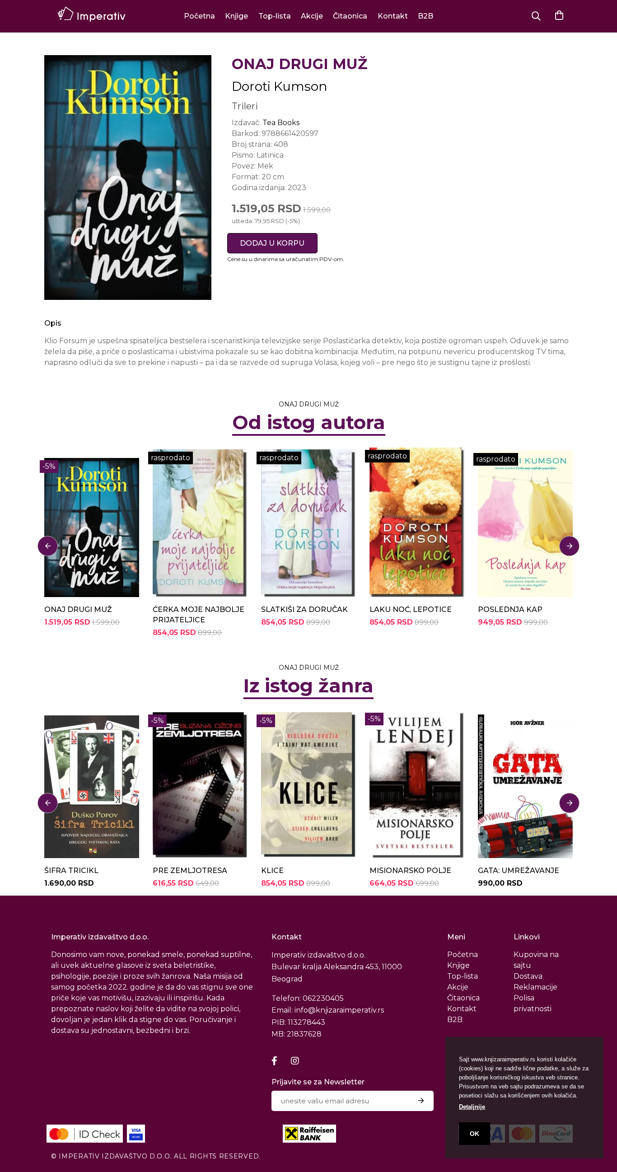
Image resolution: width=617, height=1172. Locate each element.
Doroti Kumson (279, 86)
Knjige (236, 16)
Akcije (312, 16)
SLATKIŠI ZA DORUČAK (304, 609)
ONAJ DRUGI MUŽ (78, 609)
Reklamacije (535, 987)
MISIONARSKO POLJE (410, 870)
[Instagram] (295, 1060)
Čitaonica (350, 16)
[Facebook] (274, 1060)
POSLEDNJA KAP (510, 609)
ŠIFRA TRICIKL (71, 870)
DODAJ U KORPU (272, 243)
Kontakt (393, 16)
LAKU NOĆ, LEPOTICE (410, 609)
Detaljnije (472, 1106)
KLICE (272, 870)
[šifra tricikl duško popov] (91, 784)
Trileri (245, 106)
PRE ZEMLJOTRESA (190, 870)
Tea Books (280, 122)
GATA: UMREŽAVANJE (518, 870)
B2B (425, 16)
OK (474, 1133)
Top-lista (274, 16)
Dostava (528, 976)
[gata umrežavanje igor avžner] (525, 784)
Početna (199, 16)
